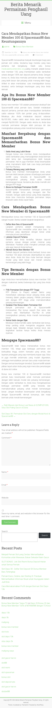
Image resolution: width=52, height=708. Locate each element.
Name (5, 472)
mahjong (5, 622)
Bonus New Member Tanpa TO (14, 603)
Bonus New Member (24, 46)
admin (6, 46)
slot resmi (6, 667)
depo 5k (5, 617)
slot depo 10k (7, 636)
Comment (6, 438)
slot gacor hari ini (9, 658)
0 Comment (39, 55)
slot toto (5, 632)
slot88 (27, 55)
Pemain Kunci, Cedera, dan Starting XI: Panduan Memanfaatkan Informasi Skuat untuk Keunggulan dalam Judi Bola (25, 579)
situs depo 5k (7, 641)
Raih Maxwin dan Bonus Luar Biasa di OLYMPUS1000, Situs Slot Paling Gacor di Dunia (25, 406)
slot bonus (20, 55)
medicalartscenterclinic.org (13, 69)
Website (5, 498)
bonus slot (6, 677)
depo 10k (6, 613)
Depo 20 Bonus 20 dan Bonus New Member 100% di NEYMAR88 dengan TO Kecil (26, 604)
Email (4, 485)
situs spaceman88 (11, 55)
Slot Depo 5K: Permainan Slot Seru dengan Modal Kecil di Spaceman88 (26, 415)
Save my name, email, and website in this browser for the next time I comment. (26, 515)
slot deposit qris (8, 682)
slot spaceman (8, 672)
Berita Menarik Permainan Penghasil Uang (26, 9)
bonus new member (29, 52)
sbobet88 (6, 691)
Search (5, 531)
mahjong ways (8, 651)
